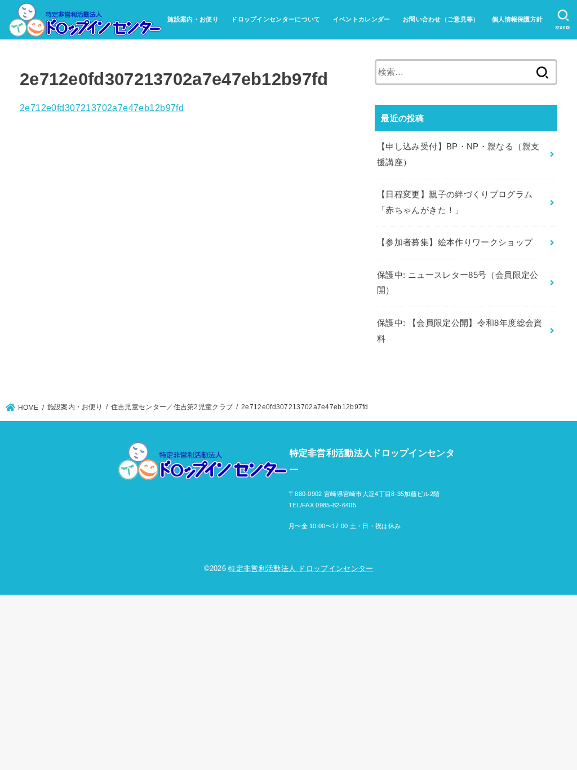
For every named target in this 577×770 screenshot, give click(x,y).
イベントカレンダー (361, 19)
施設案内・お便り (192, 19)
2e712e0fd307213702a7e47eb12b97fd (102, 108)
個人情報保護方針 (517, 19)
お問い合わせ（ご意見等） (441, 19)
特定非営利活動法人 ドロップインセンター (300, 568)
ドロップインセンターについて (275, 19)
